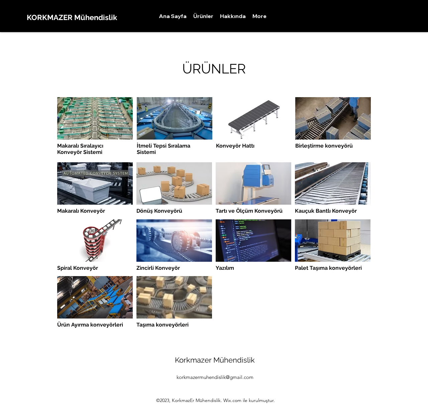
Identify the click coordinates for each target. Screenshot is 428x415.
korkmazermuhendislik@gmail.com (215, 377)
